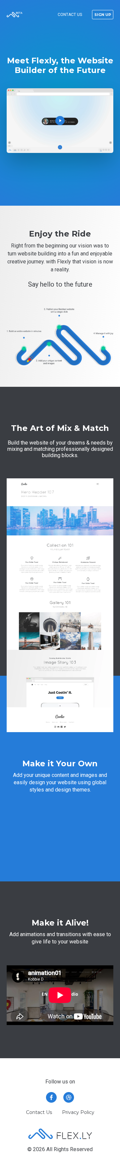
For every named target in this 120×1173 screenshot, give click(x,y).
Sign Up (102, 14)
